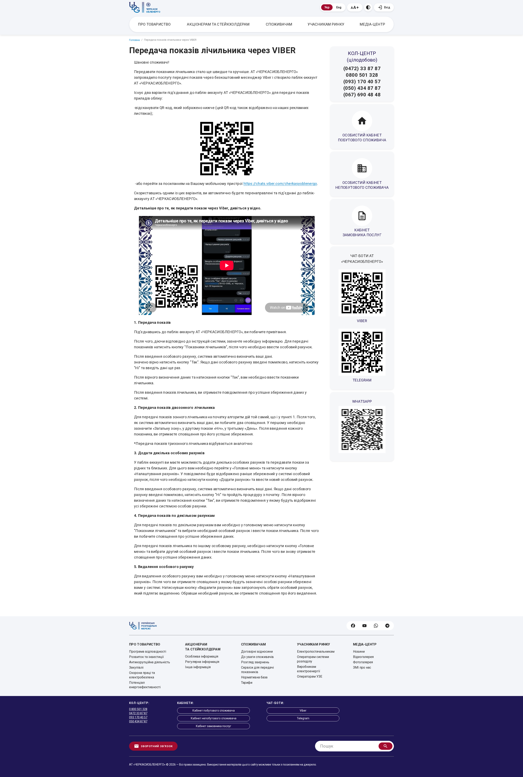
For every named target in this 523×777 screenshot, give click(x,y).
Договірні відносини (257, 651)
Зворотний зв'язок (157, 746)
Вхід (387, 7)
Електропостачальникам (315, 651)
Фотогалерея (363, 662)
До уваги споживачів (257, 657)
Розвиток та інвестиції (146, 657)
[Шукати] (385, 746)
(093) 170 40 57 (362, 81)
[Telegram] (387, 625)
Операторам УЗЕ (309, 676)
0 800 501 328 (138, 709)
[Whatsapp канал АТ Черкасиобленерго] (362, 429)
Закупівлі (136, 667)
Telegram (303, 718)
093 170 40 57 (138, 717)
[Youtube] (364, 625)
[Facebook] (353, 625)
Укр (326, 7)
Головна (134, 40)
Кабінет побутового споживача (213, 710)
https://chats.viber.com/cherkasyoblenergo (280, 183)
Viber (303, 710)
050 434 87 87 (138, 721)
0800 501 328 (362, 75)
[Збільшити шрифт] (354, 7)
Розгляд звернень (255, 662)
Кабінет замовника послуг (213, 726)
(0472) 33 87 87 (362, 68)
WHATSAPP (362, 401)
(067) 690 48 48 (362, 95)
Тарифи (246, 683)
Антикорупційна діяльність (149, 662)
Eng (338, 7)
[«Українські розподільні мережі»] (143, 626)
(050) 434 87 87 (362, 88)
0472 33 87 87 (138, 713)
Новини (359, 651)
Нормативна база (254, 677)
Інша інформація (198, 667)
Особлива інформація (201, 656)
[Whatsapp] (376, 625)
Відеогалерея (363, 657)
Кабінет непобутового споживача (213, 718)
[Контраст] (368, 7)
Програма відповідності (147, 651)
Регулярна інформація (202, 662)
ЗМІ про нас (362, 667)
